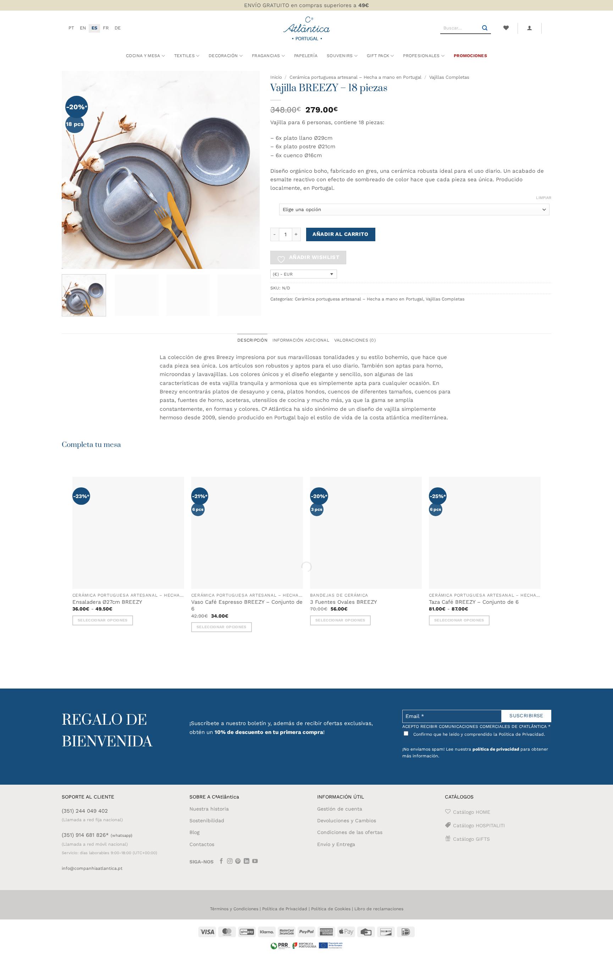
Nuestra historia (209, 809)
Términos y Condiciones (234, 908)
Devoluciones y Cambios (346, 820)
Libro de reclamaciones (378, 908)
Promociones (470, 55)
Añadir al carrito (341, 234)
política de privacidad (496, 749)
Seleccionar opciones (103, 620)
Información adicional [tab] (300, 340)
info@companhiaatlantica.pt (92, 868)
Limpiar (543, 197)
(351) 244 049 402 (85, 811)
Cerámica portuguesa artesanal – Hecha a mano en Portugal (355, 77)
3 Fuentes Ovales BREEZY (343, 602)
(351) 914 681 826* (97, 835)
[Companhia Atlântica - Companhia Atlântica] (306, 28)
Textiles (184, 55)
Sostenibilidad (206, 820)
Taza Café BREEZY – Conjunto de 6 (474, 602)
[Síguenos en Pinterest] (238, 861)
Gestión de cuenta (339, 809)
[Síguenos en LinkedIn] (246, 861)
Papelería (305, 55)
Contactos (201, 844)
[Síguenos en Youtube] (255, 861)
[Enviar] (485, 28)
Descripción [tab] (252, 340)
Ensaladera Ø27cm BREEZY (107, 602)
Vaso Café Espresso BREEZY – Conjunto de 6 (247, 605)
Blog (194, 832)
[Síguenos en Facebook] (221, 861)
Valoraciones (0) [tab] (355, 340)
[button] (529, 28)
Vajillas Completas (449, 77)
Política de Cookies (330, 908)
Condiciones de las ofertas (349, 832)
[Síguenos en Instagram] (230, 861)
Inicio (276, 77)
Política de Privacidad (284, 908)
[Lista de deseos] (506, 28)
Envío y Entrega (336, 844)
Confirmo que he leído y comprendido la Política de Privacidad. (478, 734)
